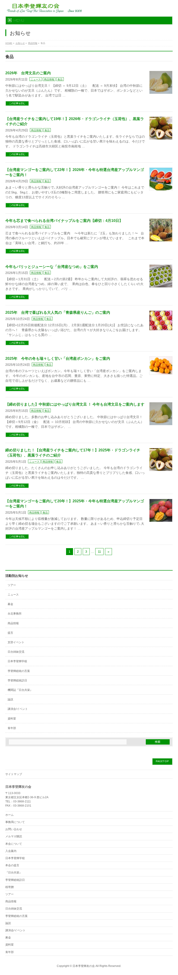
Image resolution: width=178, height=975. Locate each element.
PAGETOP (162, 761)
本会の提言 (12, 865)
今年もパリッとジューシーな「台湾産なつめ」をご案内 (51, 267)
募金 (10, 604)
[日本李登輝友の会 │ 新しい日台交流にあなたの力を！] (43, 7)
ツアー (12, 585)
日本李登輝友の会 (84, 966)
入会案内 (10, 851)
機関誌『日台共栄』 (20, 690)
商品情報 (49, 79)
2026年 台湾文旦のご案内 (28, 73)
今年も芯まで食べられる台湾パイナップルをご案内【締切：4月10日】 (64, 221)
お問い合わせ (13, 829)
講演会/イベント (18, 709)
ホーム (9, 815)
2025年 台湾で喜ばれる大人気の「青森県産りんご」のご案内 (57, 312)
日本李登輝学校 (17, 661)
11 (99, 551)
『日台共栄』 (13, 872)
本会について (13, 843)
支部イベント (16, 642)
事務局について (15, 822)
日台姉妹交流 (16, 651)
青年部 (12, 728)
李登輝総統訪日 (17, 680)
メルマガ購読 (13, 836)
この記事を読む (17, 103)
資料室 (12, 718)
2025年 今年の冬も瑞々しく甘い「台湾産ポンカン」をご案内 (57, 358)
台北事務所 (15, 613)
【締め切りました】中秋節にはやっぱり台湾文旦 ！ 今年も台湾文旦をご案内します (74, 404)
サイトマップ (13, 774)
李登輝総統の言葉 (19, 671)
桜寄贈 (9, 887)
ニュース (36, 79)
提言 (10, 632)
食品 (60, 79)
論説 (10, 699)
